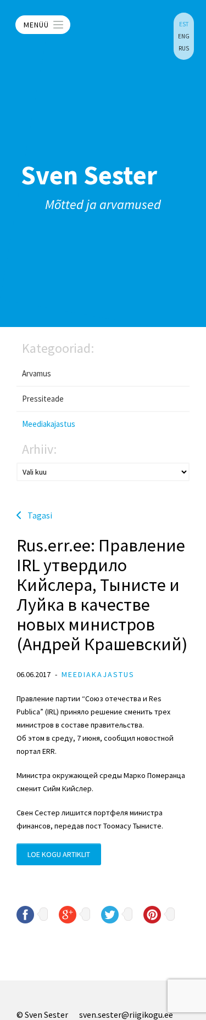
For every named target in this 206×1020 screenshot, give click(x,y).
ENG (184, 36)
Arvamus (36, 373)
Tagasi (39, 515)
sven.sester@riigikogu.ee (126, 1014)
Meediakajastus (48, 424)
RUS (184, 48)
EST (183, 24)
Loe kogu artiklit (58, 854)
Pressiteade (43, 398)
